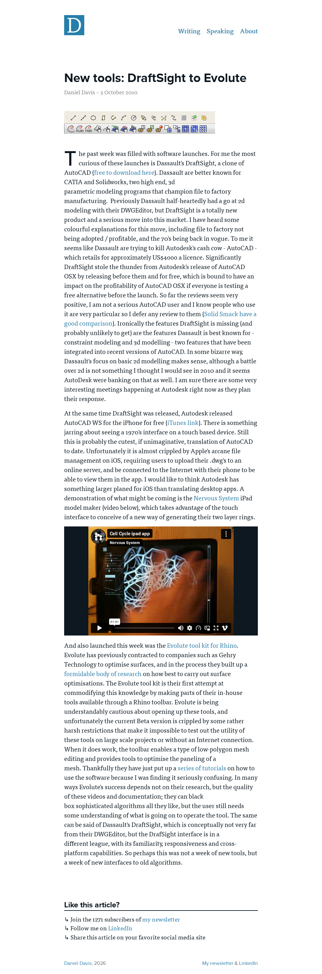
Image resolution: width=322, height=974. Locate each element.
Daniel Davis (78, 963)
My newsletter (217, 963)
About (249, 31)
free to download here (124, 172)
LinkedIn (120, 928)
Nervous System (216, 497)
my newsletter (161, 919)
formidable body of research (103, 673)
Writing (189, 31)
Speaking (220, 31)
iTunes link (182, 422)
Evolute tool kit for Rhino (201, 645)
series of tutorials (202, 767)
